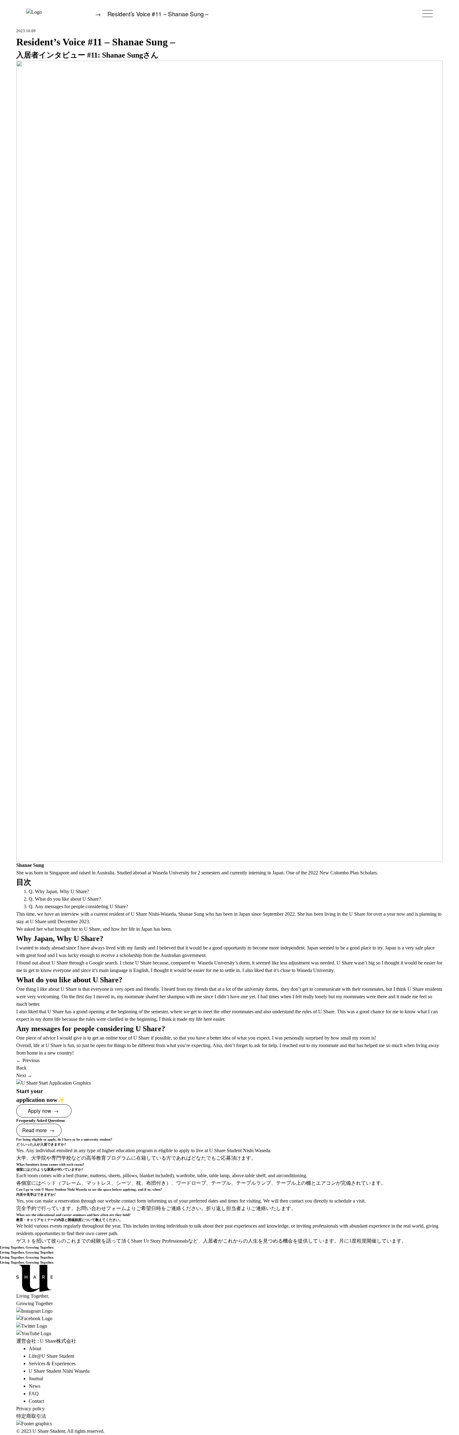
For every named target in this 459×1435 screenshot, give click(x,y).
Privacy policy (30, 1408)
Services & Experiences (52, 1363)
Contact (36, 1401)
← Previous (28, 1060)
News (34, 1386)
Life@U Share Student (51, 1356)
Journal (36, 1378)
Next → (24, 1075)
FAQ (34, 1393)
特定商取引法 (31, 1416)
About (35, 1348)
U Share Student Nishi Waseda (59, 1371)
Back (21, 1068)
